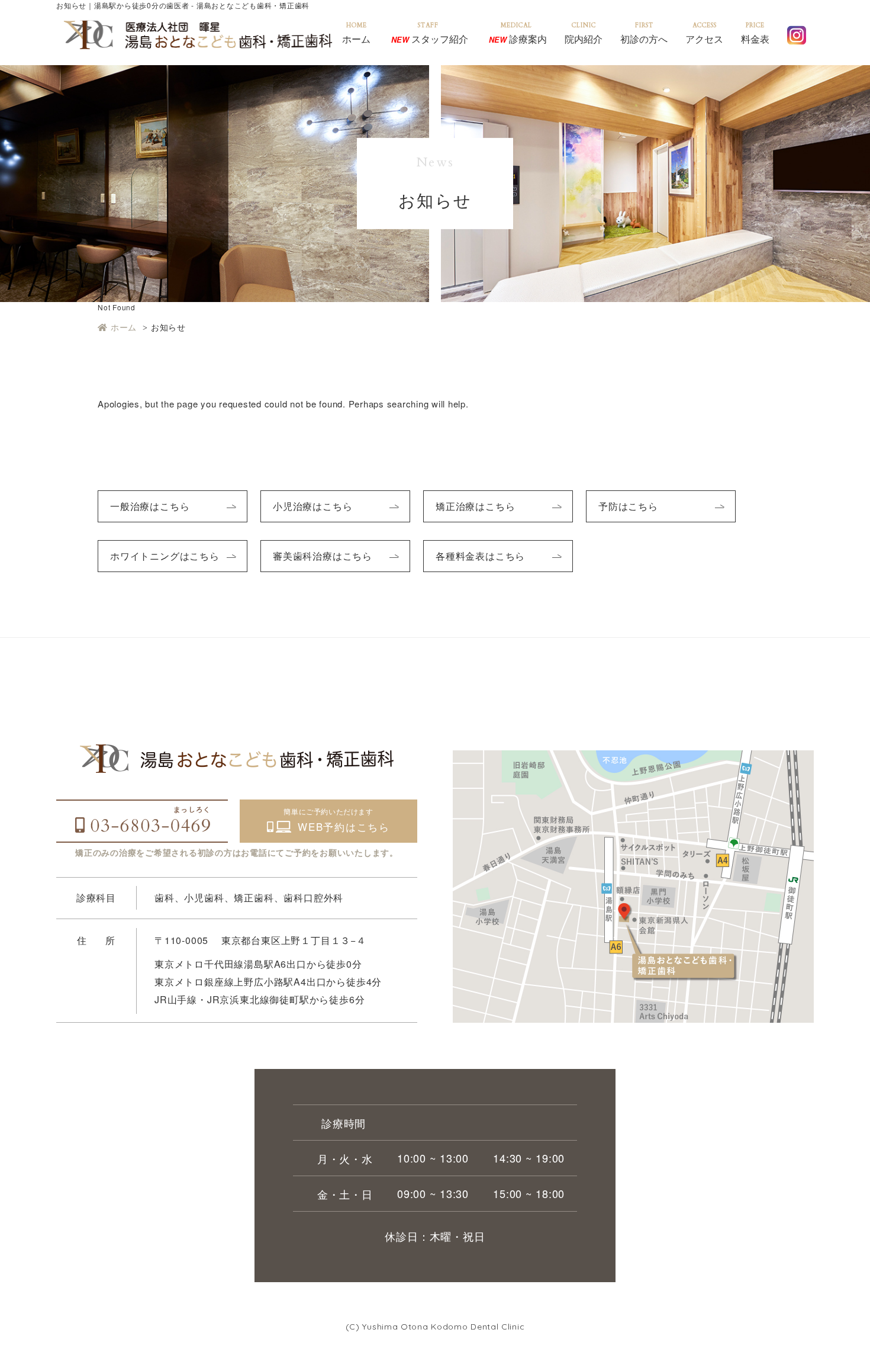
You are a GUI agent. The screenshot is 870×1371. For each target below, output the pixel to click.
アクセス (704, 38)
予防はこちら (628, 506)
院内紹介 (583, 38)
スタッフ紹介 (429, 38)
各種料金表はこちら (480, 556)
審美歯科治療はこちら (322, 556)
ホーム (356, 38)
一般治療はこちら (149, 506)
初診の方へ (644, 38)
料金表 (755, 38)
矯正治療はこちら (475, 506)
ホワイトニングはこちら (165, 556)
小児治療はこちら (312, 506)
